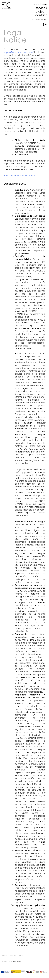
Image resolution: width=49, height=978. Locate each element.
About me (40, 4)
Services (41, 7)
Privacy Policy (7, 961)
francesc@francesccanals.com (20, 175)
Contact (41, 15)
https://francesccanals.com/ (19, 52)
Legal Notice (17, 961)
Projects (41, 11)
